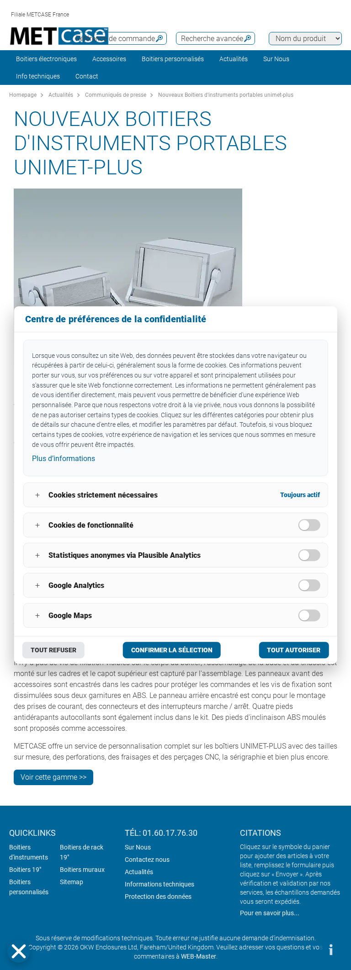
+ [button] (37, 495)
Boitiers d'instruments (28, 852)
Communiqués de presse (115, 95)
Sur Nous (138, 847)
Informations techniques (159, 884)
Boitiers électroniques (46, 59)
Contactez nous (147, 859)
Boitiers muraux (82, 869)
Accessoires (109, 59)
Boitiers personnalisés (173, 59)
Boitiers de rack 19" (81, 852)
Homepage (23, 95)
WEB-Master (198, 956)
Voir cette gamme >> (53, 777)
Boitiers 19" (25, 869)
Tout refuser (53, 650)
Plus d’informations (63, 459)
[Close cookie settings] (18, 951)
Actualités (233, 59)
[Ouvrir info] (330, 949)
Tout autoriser (293, 650)
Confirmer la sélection (172, 650)
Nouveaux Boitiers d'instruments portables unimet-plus (225, 95)
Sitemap (71, 882)
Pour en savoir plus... (269, 913)
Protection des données (158, 896)
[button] (18, 951)
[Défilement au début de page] (303, 949)
